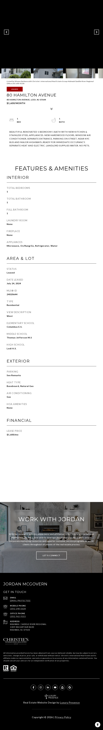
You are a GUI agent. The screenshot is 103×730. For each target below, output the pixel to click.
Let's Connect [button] (51, 555)
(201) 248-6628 (18, 609)
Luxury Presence (70, 702)
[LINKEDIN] (48, 687)
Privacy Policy (63, 717)
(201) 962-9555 (18, 616)
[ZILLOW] (62, 687)
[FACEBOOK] (33, 687)
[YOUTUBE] (55, 687)
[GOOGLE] (69, 687)
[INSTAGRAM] (40, 687)
